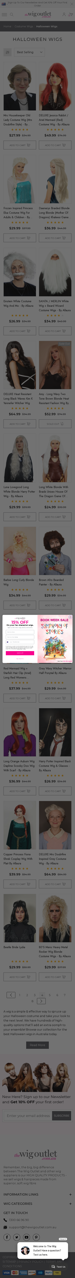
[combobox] (9, 642)
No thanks (20, 659)
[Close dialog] (70, 617)
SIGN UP (20, 653)
